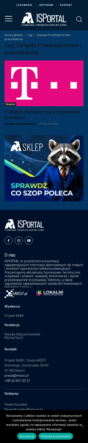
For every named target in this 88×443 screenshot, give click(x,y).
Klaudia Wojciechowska (20, 123)
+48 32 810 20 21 (17, 381)
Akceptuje (26, 436)
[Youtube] (29, 240)
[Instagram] (19, 240)
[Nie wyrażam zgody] (82, 426)
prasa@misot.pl (16, 375)
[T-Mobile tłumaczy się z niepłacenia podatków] (44, 83)
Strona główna (14, 35)
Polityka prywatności (56, 436)
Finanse (10, 104)
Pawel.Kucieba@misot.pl (23, 410)
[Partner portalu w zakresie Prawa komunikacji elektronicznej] (49, 293)
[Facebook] (8, 240)
